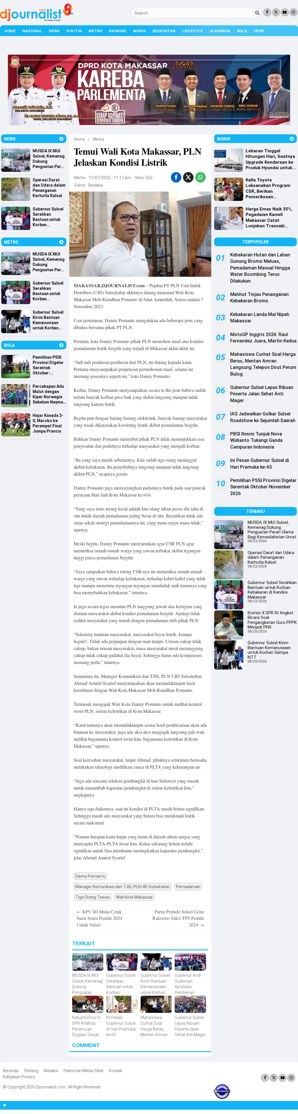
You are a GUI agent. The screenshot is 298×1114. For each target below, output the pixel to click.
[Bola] (61, 345)
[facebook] (176, 177)
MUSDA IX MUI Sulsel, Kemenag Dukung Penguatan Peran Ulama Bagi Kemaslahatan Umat (272, 530)
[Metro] (61, 242)
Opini (259, 31)
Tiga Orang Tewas (92, 897)
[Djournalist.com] (36, 19)
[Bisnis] (292, 139)
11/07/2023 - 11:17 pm (109, 177)
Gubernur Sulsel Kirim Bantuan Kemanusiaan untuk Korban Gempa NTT (269, 650)
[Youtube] (285, 12)
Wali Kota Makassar (134, 897)
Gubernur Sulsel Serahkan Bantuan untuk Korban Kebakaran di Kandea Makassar (272, 590)
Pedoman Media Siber (83, 1070)
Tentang (31, 1070)
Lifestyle (192, 31)
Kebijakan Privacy (19, 1076)
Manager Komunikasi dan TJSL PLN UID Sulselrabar (122, 886)
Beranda (10, 1070)
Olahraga (220, 31)
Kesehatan (163, 31)
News (54, 31)
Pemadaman (188, 886)
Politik (74, 31)
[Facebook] (267, 12)
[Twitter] (276, 12)
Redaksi (95, 185)
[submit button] (257, 12)
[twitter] (188, 177)
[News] (61, 139)
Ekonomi (117, 31)
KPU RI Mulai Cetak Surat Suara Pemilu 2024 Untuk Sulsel (99, 918)
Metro (95, 31)
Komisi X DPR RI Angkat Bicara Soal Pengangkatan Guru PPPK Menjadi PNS (272, 620)
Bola (242, 31)
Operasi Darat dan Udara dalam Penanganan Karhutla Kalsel (271, 557)
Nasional (32, 31)
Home (10, 31)
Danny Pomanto (90, 876)
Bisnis (139, 31)
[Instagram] (293, 12)
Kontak (115, 1070)
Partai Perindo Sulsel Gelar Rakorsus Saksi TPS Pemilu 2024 (178, 918)
